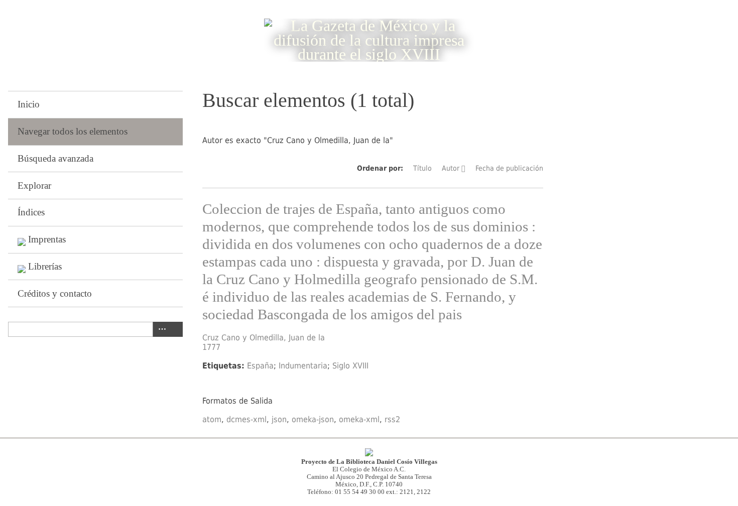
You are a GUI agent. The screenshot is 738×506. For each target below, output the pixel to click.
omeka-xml (359, 419)
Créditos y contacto (55, 293)
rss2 (392, 419)
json (279, 419)
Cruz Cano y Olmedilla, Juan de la (263, 337)
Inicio (29, 104)
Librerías (45, 266)
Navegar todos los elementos (73, 131)
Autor (450, 168)
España (260, 365)
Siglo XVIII (350, 365)
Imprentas (47, 239)
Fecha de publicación (509, 168)
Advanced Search (160, 329)
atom (211, 419)
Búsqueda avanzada (55, 158)
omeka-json (313, 419)
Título (422, 168)
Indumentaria (303, 365)
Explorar (34, 185)
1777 (211, 347)
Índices (31, 212)
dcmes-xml (246, 419)
